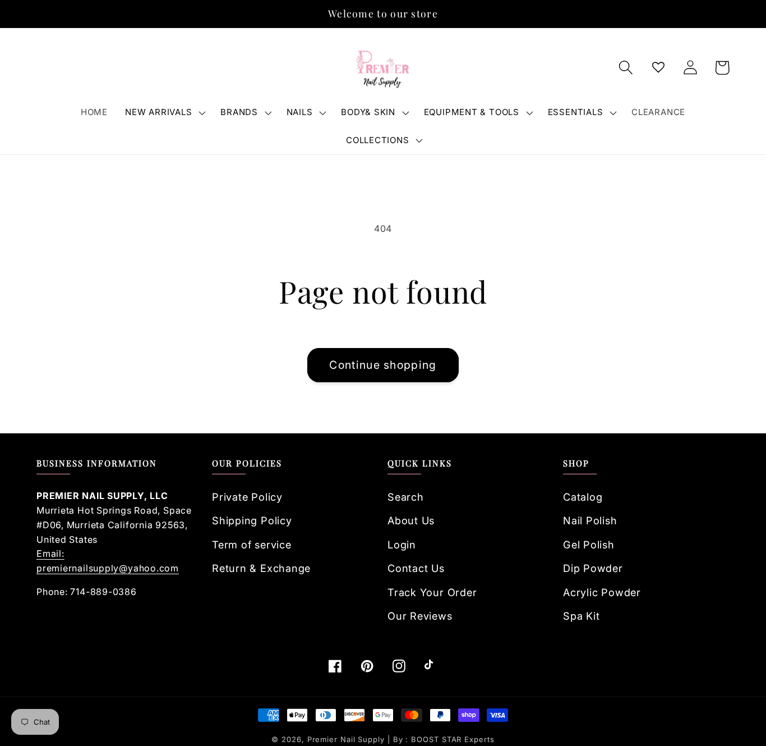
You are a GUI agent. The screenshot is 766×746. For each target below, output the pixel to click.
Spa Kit (581, 616)
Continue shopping (382, 365)
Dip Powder (593, 568)
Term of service (252, 544)
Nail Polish (590, 520)
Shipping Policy (252, 520)
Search (405, 497)
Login (401, 544)
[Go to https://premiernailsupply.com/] (383, 68)
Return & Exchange (261, 568)
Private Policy (247, 497)
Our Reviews (420, 616)
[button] (164, 112)
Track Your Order (432, 592)
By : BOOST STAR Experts (444, 739)
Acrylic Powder (602, 592)
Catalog (582, 497)
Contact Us (416, 568)
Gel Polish (589, 544)
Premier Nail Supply (347, 739)
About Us (411, 520)
